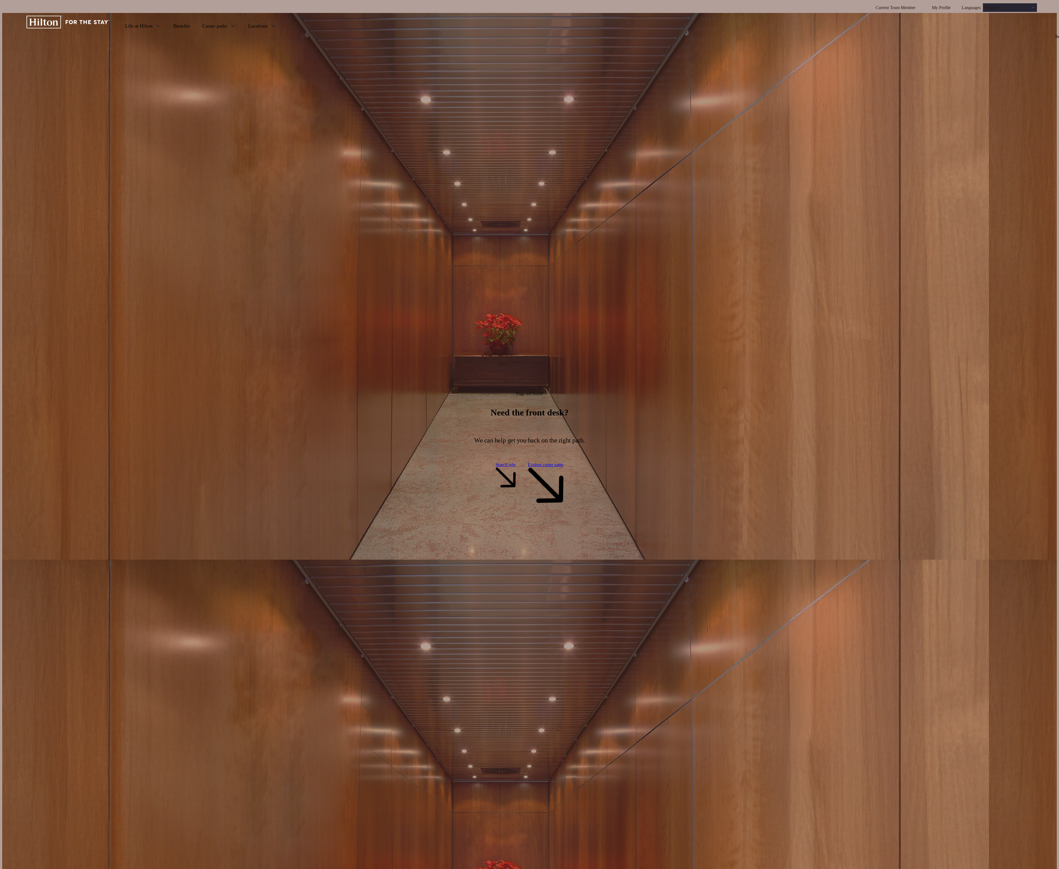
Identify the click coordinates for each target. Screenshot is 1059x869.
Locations (258, 25)
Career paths (214, 25)
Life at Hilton (139, 25)
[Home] (68, 26)
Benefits (181, 25)
